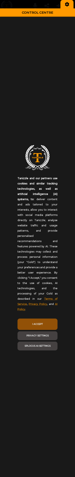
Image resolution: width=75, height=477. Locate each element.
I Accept (37, 324)
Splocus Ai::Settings (38, 346)
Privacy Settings (37, 335)
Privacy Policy (38, 304)
